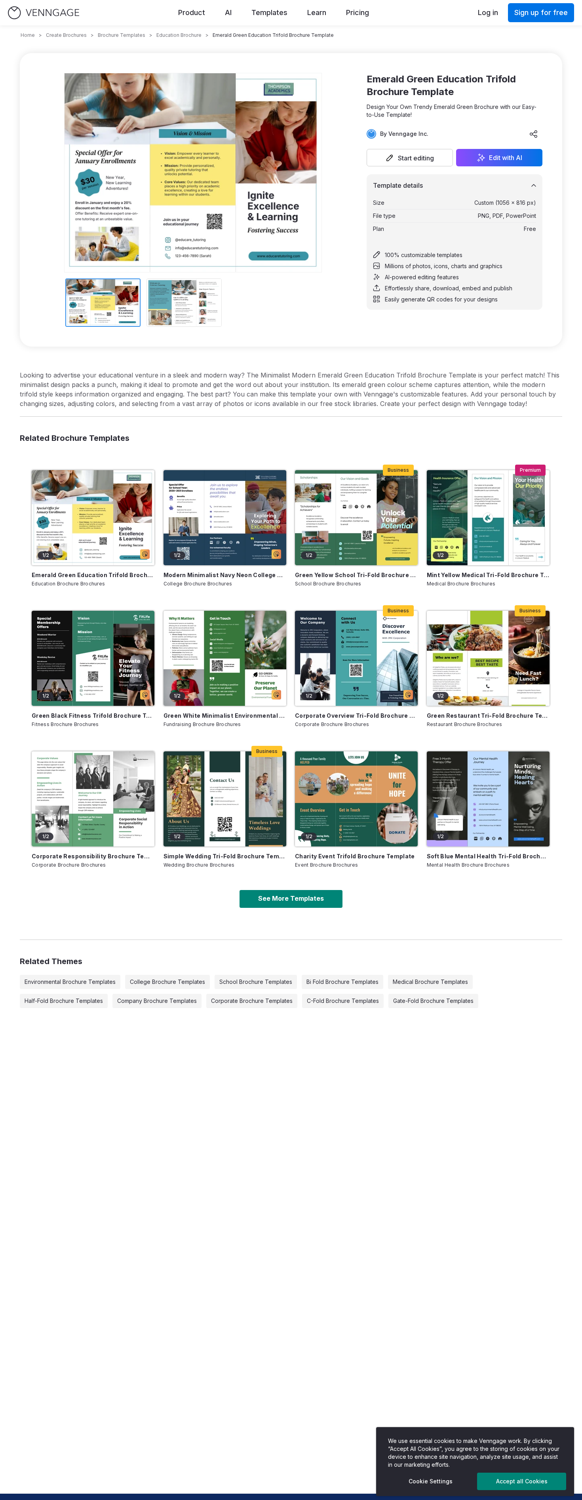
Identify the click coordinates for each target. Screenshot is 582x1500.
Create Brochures (66, 35)
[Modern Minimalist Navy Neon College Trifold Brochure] (225, 517)
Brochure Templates (121, 35)
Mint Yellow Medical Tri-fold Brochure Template (488, 575)
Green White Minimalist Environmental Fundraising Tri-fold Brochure (225, 715)
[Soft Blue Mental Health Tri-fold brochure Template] (488, 798)
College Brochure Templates (167, 981)
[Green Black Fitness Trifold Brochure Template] (93, 658)
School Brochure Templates (255, 981)
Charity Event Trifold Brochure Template (355, 856)
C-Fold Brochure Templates (343, 1000)
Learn (316, 12)
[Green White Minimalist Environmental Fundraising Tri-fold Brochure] (225, 658)
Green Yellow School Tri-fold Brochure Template (356, 575)
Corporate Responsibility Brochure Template (93, 856)
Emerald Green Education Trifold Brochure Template (93, 575)
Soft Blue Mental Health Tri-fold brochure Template (488, 856)
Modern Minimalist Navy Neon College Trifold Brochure (225, 575)
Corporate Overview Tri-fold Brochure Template (356, 715)
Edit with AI (505, 158)
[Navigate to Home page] (43, 12)
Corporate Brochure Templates (252, 1000)
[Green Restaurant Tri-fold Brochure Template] (488, 658)
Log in (488, 12)
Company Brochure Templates (157, 1000)
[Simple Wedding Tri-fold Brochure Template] (225, 798)
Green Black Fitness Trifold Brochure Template (93, 715)
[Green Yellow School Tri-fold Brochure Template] (356, 517)
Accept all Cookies (522, 1481)
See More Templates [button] (291, 898)
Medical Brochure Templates (430, 981)
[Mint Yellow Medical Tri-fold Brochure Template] (488, 517)
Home (28, 35)
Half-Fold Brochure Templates (64, 1000)
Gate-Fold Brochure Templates (433, 1000)
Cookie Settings (431, 1481)
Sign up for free (541, 12)
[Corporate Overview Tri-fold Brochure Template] (356, 658)
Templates (269, 12)
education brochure (179, 35)
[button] (410, 157)
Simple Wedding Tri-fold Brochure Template (225, 856)
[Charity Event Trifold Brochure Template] (356, 798)
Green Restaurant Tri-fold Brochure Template (488, 715)
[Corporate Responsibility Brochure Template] (93, 798)
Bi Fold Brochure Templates (342, 981)
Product (191, 12)
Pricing (357, 12)
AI (228, 12)
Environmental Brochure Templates (70, 981)
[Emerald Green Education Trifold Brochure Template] (93, 517)
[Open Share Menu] (533, 134)
